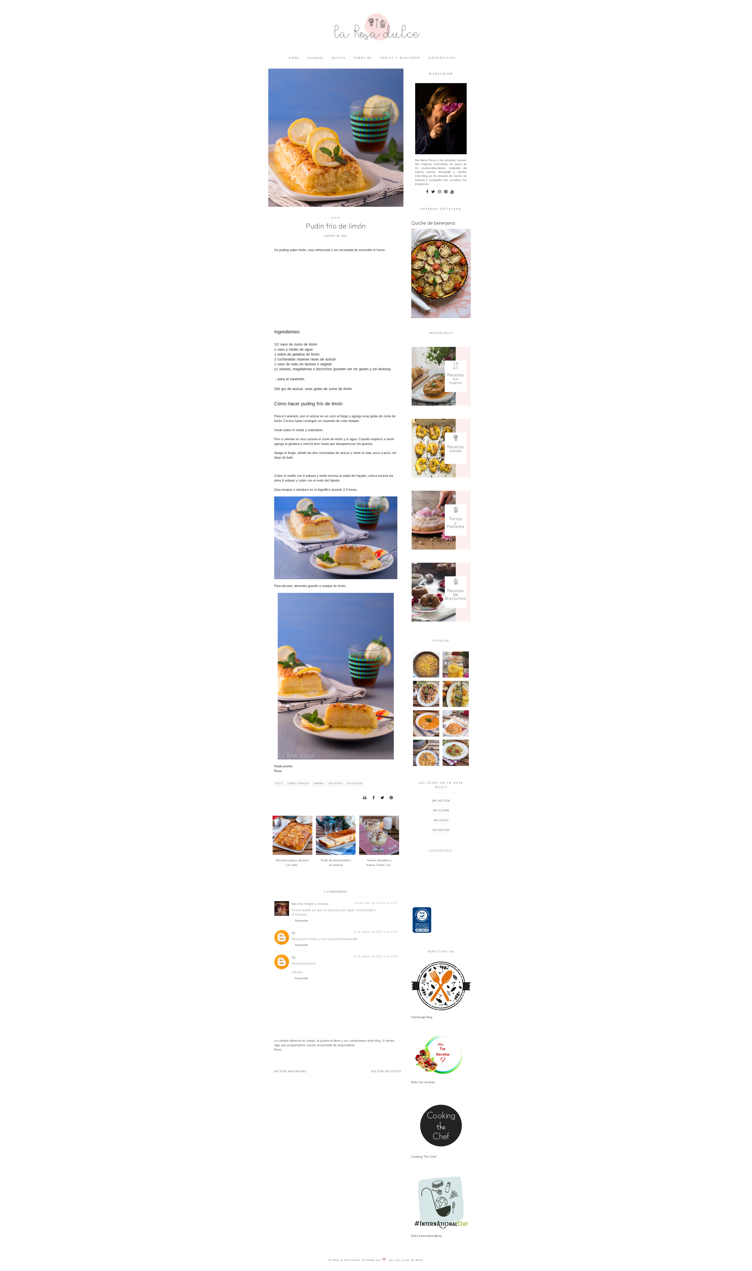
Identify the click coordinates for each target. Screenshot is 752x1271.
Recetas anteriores (290, 1071)
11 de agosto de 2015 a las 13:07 (375, 932)
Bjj (294, 932)
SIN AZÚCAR (440, 830)
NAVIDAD (319, 783)
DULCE (335, 218)
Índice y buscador (400, 58)
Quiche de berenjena (433, 223)
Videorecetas (442, 58)
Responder (301, 920)
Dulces (339, 58)
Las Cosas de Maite (409, 1259)
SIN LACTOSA (354, 783)
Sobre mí (363, 58)
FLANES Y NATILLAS (298, 783)
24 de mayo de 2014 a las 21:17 (376, 903)
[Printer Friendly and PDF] (366, 798)
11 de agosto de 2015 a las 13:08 (375, 956)
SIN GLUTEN (335, 783)
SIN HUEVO (441, 820)
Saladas (315, 58)
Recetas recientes (386, 1071)
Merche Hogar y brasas (310, 904)
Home (294, 58)
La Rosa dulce (350, 1259)
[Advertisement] (336, 288)
